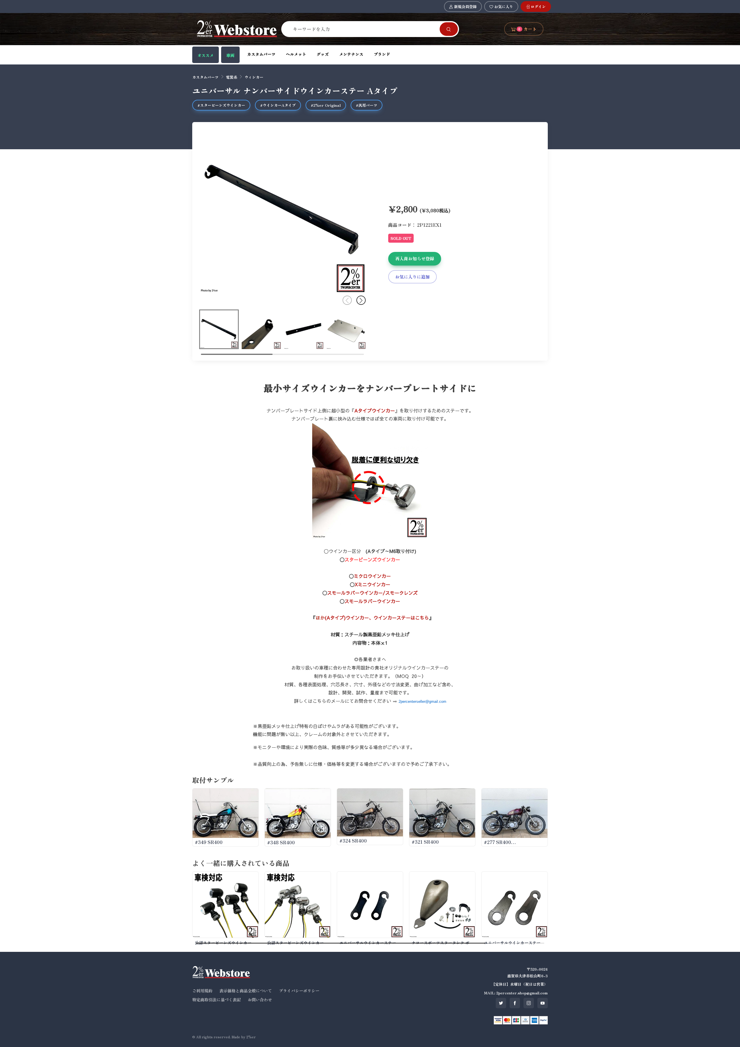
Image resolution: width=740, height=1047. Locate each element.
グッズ (323, 54)
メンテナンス (351, 54)
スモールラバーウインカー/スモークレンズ (372, 592)
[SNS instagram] (528, 1003)
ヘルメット (296, 54)
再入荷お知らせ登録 (414, 258)
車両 (230, 55)
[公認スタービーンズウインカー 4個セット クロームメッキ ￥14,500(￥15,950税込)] (298, 905)
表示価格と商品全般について (245, 990)
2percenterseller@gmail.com (422, 701)
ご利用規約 (202, 990)
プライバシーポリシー (299, 990)
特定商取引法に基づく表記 (216, 999)
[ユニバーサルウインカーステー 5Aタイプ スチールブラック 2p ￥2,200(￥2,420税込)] (370, 905)
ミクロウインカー (372, 576)
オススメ (205, 55)
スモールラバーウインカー (372, 601)
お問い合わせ (260, 999)
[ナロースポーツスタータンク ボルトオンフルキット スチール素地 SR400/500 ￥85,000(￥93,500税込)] (442, 905)
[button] (361, 300)
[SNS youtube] (542, 1003)
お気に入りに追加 (412, 277)
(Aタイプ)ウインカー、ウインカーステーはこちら (377, 617)
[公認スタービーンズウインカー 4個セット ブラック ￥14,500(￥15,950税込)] (225, 905)
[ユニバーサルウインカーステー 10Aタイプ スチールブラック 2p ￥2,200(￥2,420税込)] (514, 905)
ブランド (382, 54)
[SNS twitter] (501, 1003)
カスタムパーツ (261, 54)
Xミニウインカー (372, 584)
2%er (251, 1036)
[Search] (449, 29)
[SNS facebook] (515, 1003)
